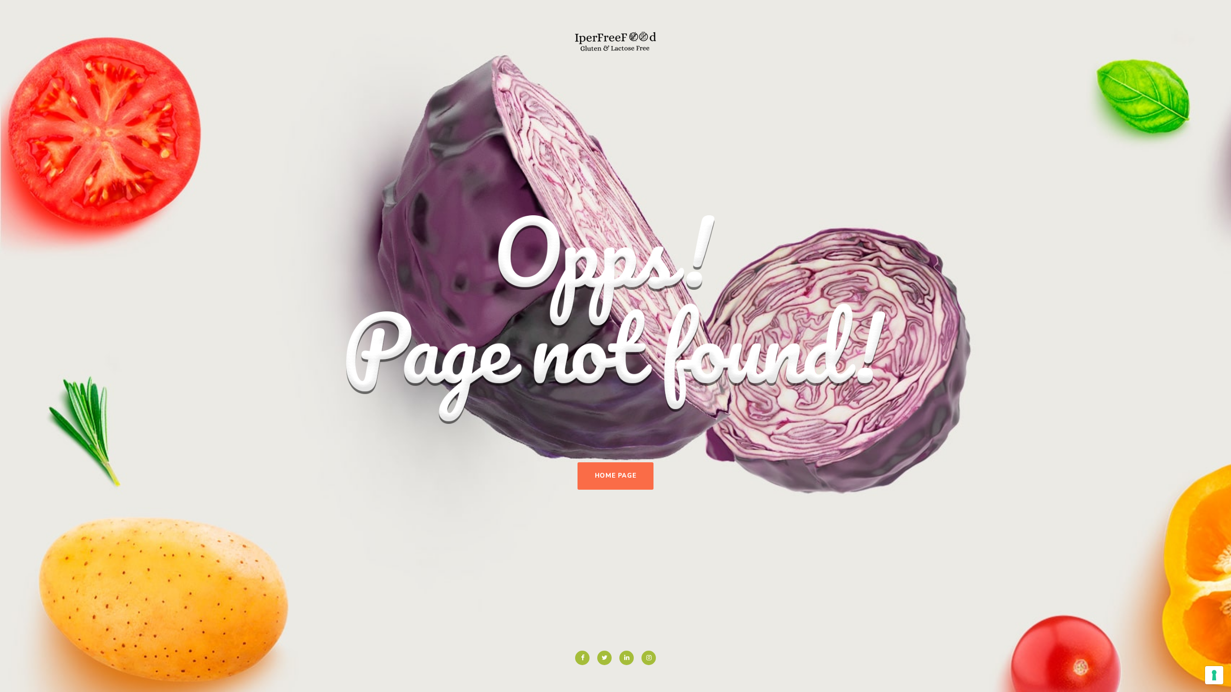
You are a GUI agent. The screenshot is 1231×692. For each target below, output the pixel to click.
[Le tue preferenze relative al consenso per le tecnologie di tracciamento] (1214, 675)
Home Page (616, 475)
